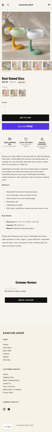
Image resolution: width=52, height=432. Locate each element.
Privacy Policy (8, 393)
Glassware (6, 360)
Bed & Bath (7, 351)
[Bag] (49, 5)
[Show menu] (4, 5)
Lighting (5, 357)
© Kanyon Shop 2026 (24, 425)
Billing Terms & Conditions (12, 389)
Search (5, 374)
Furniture (6, 354)
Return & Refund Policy (11, 380)
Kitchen (5, 345)
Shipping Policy (8, 377)
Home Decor (7, 348)
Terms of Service (9, 386)
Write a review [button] (25, 300)
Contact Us (7, 383)
